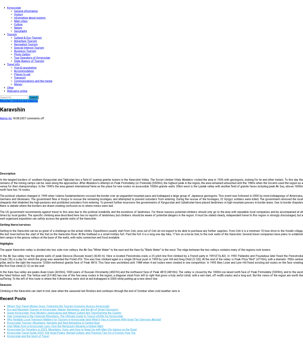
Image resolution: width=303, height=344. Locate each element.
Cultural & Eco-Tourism (28, 37)
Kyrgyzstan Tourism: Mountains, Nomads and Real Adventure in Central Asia (53, 323)
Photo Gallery (22, 54)
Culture (18, 24)
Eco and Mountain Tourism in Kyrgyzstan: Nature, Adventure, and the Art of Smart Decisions (62, 309)
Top (295, 336)
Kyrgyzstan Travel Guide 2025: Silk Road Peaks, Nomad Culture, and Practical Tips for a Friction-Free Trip (71, 333)
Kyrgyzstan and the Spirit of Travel (28, 336)
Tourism (12, 34)
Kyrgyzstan (14, 7)
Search (33, 97)
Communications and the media (33, 81)
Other (10, 87)
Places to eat (22, 74)
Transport (20, 77)
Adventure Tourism (25, 41)
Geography (20, 31)
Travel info (13, 64)
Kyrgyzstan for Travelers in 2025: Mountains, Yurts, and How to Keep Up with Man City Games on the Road (72, 329)
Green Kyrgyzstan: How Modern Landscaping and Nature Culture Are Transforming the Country (64, 313)
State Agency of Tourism (29, 61)
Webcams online (17, 91)
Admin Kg (6, 118)
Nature (18, 27)
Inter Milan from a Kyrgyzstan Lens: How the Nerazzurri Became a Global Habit (55, 326)
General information (26, 11)
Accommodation (24, 71)
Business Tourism (25, 51)
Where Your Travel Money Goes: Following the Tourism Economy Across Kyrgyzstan (58, 306)
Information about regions (30, 17)
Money (18, 84)
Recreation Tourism (26, 44)
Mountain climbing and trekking (19, 101)
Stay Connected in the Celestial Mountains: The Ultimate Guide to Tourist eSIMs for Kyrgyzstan (65, 316)
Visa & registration (25, 67)
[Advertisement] (105, 144)
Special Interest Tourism (29, 47)
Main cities (21, 21)
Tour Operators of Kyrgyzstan (32, 57)
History (18, 14)
